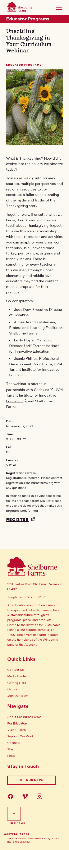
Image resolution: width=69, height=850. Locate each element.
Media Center (17, 676)
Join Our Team (17, 696)
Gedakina (41, 390)
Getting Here (16, 683)
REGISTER (17, 519)
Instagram (40, 796)
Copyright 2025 (16, 834)
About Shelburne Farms (24, 717)
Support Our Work (20, 736)
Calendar (14, 743)
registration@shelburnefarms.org (29, 483)
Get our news (31, 780)
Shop (11, 756)
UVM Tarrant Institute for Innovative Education (34, 396)
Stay (10, 749)
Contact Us (15, 670)
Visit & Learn (16, 730)
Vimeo (26, 796)
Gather (12, 689)
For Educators (17, 723)
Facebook (11, 796)
